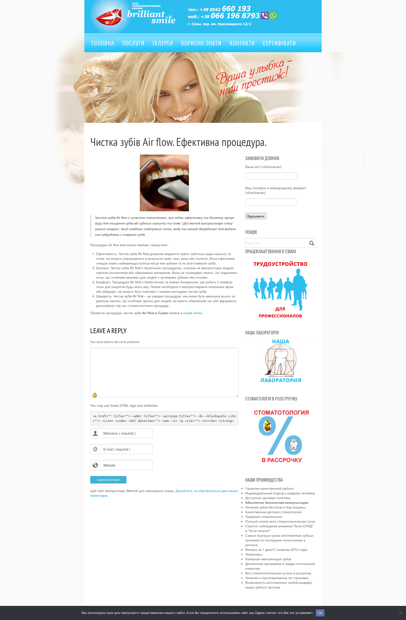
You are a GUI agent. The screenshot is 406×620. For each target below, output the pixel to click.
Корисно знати (201, 43)
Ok (320, 613)
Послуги (133, 43)
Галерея (162, 43)
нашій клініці (192, 313)
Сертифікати (279, 43)
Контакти (242, 43)
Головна (102, 43)
